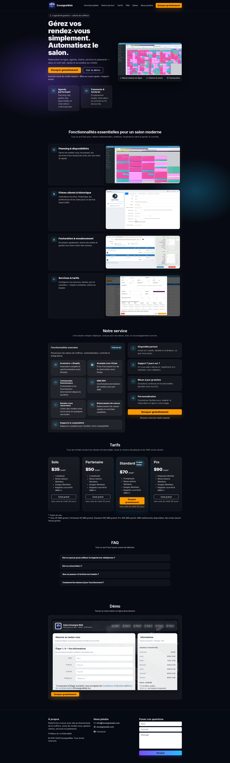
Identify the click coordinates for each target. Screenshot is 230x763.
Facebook (101, 731)
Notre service (107, 5)
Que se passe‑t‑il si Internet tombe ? (80, 574)
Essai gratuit (63, 497)
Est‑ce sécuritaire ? (72, 566)
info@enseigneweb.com (108, 723)
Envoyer (161, 753)
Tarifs (120, 5)
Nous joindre (147, 5)
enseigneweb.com (105, 727)
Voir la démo (93, 70)
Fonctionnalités (91, 5)
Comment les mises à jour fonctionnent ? (83, 582)
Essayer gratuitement (169, 5)
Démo (135, 5)
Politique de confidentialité (60, 733)
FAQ (128, 5)
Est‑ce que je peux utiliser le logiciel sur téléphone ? (88, 557)
